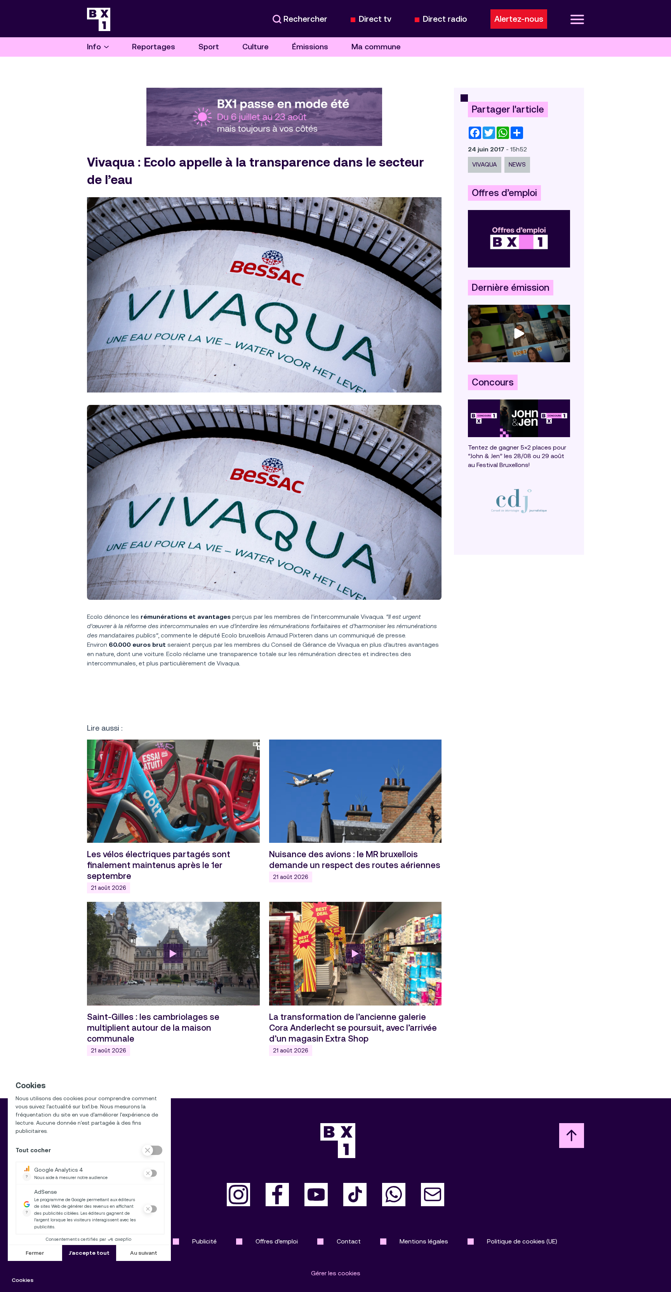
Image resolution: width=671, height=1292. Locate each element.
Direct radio (445, 19)
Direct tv (375, 19)
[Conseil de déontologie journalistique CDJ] (519, 501)
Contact (349, 1241)
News (517, 164)
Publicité (204, 1241)
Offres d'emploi (277, 1241)
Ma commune (376, 46)
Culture (255, 46)
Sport (208, 46)
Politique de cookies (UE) (522, 1241)
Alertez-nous (518, 19)
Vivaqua (484, 164)
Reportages (153, 46)
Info (94, 46)
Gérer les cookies (335, 1273)
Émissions (310, 46)
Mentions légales (424, 1241)
